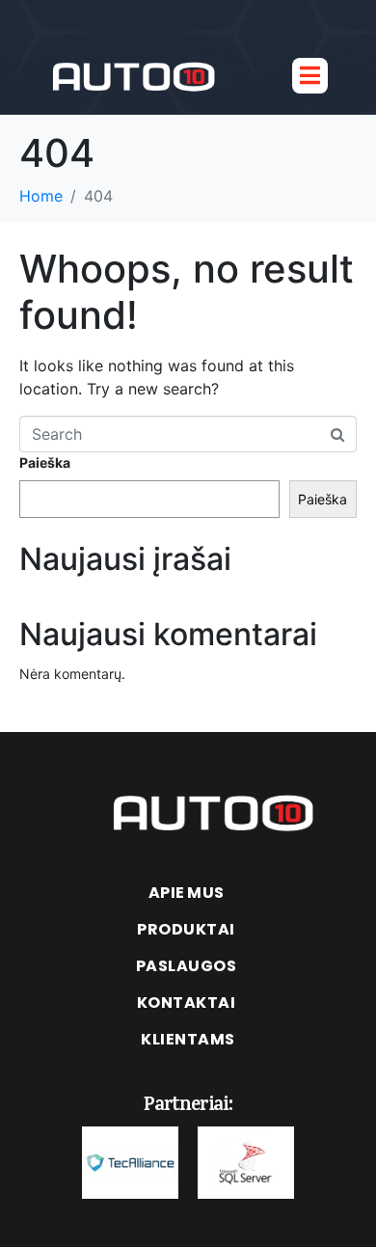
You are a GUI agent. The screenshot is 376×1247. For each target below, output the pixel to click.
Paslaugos (186, 966)
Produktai (186, 929)
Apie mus (186, 892)
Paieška (44, 462)
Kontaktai (186, 1002)
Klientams (188, 1039)
